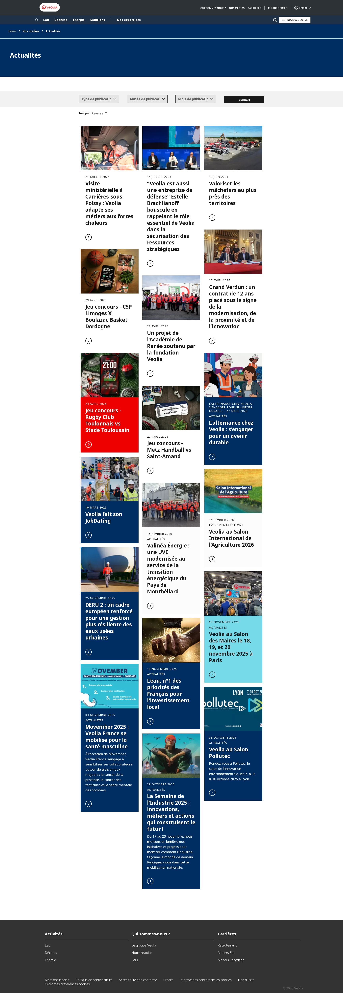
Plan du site (246, 980)
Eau (46, 20)
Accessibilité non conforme (138, 980)
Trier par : (85, 113)
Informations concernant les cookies (206, 980)
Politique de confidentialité (94, 980)
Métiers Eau (226, 952)
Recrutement (227, 945)
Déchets (60, 20)
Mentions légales (57, 980)
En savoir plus (110, 185)
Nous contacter (297, 19)
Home (12, 31)
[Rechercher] (275, 20)
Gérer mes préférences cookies (67, 984)
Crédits (168, 980)
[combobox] (99, 99)
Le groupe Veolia (143, 945)
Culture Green (278, 8)
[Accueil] (36, 19)
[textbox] (96, 99)
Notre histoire (141, 952)
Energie (79, 20)
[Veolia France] (49, 7)
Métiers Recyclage (231, 960)
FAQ (134, 960)
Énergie (50, 960)
